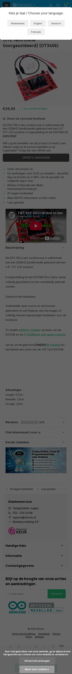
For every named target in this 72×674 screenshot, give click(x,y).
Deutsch (56, 23)
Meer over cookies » (37, 669)
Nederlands (18, 23)
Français (36, 31)
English (38, 23)
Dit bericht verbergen (37, 660)
